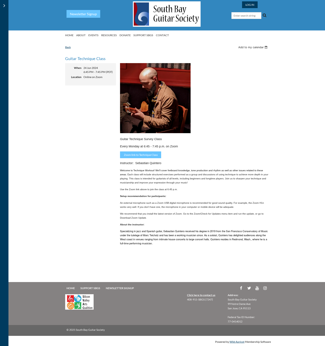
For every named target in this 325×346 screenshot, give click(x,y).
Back (68, 47)
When (77, 67)
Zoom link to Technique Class (140, 154)
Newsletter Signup (120, 288)
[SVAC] (79, 308)
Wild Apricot (237, 341)
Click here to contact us (201, 295)
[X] (249, 288)
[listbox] (253, 47)
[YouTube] (257, 288)
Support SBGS (90, 288)
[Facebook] (241, 288)
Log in (249, 4)
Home (71, 288)
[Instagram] (265, 288)
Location (76, 77)
